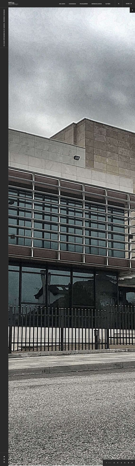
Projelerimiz (84, 3)
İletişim (108, 3)
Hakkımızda (72, 3)
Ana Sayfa (62, 3)
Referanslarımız (97, 3)
